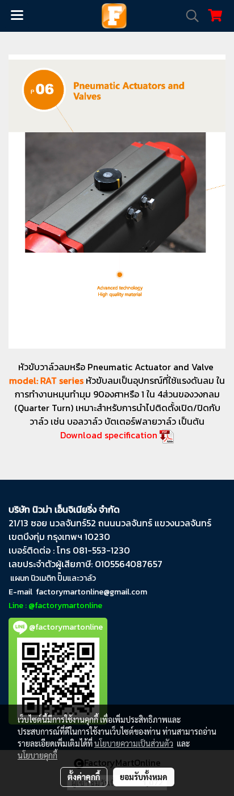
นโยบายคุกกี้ (37, 755)
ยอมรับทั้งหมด (144, 777)
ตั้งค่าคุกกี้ (84, 777)
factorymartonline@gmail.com (91, 592)
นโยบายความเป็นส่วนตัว (133, 743)
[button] (188, 16)
